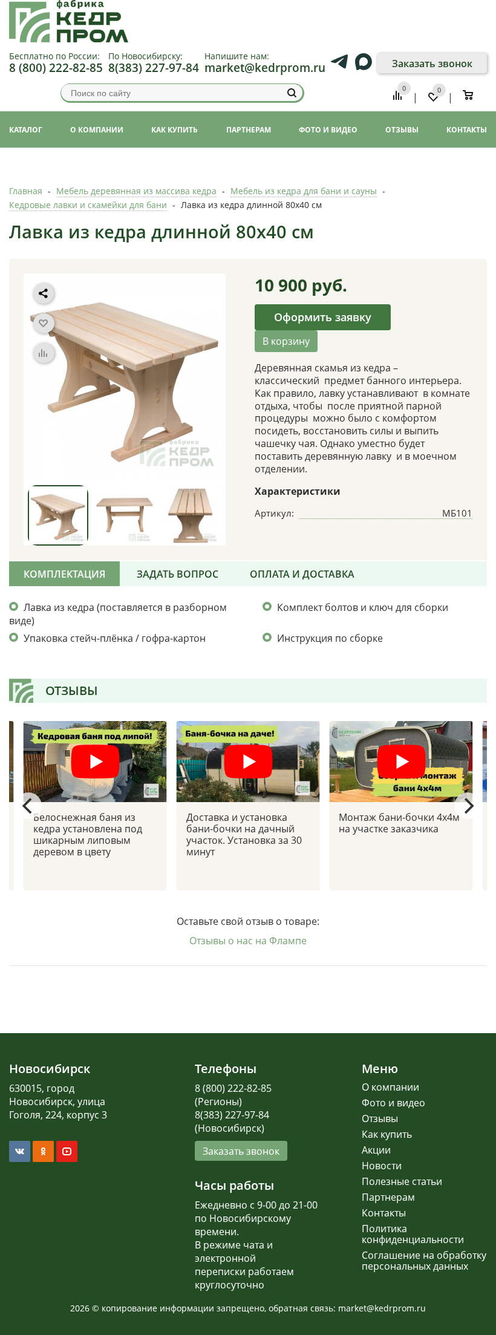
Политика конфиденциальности (413, 1234)
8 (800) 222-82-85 (56, 67)
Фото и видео (393, 1102)
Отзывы (380, 1118)
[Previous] (28, 805)
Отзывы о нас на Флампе (248, 940)
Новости (382, 1165)
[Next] (467, 805)
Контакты (384, 1212)
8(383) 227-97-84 (153, 67)
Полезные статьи (402, 1181)
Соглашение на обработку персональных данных (424, 1261)
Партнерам (388, 1197)
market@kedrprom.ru (264, 67)
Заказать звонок (432, 63)
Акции (376, 1150)
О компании (390, 1087)
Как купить (387, 1134)
